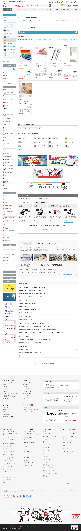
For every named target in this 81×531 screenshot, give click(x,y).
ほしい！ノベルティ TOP (8, 382)
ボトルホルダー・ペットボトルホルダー (9, 451)
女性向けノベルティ (6, 257)
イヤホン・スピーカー (67, 442)
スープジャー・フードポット (7, 445)
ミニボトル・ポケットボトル (7, 446)
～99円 (4, 72)
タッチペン (65, 437)
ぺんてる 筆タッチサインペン (40, 66)
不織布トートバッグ (6, 464)
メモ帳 (24, 444)
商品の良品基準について (7, 398)
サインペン (25, 128)
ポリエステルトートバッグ (7, 461)
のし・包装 (34, 9)
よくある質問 (55, 9)
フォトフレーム (25, 452)
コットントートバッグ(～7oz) (8, 457)
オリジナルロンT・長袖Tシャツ (28, 437)
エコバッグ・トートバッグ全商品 (8, 454)
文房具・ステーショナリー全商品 (28, 442)
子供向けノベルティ (6, 247)
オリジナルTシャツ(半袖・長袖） (28, 431)
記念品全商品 (45, 453)
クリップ (24, 449)
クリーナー (25, 454)
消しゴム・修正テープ (10, 52)
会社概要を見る (55, 247)
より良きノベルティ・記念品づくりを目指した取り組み (63, 249)
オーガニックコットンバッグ (7, 458)
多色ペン (7, 30)
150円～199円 (5, 78)
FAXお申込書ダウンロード (8, 416)
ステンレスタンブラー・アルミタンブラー (10, 431)
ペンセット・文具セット (10, 49)
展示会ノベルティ (8, 208)
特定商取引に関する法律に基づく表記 (10, 393)
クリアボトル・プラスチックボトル (9, 443)
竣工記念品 (7, 237)
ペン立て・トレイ (26, 457)
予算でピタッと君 (26, 382)
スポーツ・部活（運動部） (9, 230)
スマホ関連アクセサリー (67, 449)
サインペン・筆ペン (31, 14)
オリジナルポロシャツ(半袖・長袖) (29, 433)
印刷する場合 (26, 202)
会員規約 (4, 391)
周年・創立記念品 (8, 195)
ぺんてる (30, 128)
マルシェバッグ (5, 472)
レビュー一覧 (25, 395)
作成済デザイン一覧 (27, 393)
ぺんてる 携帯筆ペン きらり (55, 66)
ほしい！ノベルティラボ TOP (30, 407)
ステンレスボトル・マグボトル (8, 439)
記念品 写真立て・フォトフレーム (49, 470)
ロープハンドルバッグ (6, 479)
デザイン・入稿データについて (29, 388)
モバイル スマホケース (67, 446)
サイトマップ (5, 400)
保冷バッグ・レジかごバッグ (7, 466)
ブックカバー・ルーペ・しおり (28, 462)
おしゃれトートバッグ (6, 480)
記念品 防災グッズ (46, 476)
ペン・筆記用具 (23, 14)
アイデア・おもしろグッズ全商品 (69, 429)
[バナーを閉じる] (79, 514)
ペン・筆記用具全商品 (47, 429)
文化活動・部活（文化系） (9, 233)
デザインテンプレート (27, 398)
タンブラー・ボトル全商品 (7, 429)
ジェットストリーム (9, 20)
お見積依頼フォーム (7, 411)
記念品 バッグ (45, 462)
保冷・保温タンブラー (6, 437)
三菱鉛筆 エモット (22, 103)
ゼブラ (35, 128)
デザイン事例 (62, 9)
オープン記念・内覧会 (9, 211)
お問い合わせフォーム (7, 409)
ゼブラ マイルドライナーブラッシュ (70, 67)
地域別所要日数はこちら (68, 222)
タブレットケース (66, 439)
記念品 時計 (45, 464)
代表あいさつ (5, 386)
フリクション (8, 17)
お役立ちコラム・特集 (28, 413)
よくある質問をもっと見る (48, 363)
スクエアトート (5, 475)
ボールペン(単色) (9, 24)
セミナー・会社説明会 (9, 214)
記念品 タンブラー (46, 456)
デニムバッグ (5, 471)
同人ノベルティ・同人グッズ (9, 218)
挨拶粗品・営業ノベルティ (9, 205)
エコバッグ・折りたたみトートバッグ (9, 463)
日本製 (40, 128)
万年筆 (7, 36)
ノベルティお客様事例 (28, 411)
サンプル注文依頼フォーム (8, 414)
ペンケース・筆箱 (26, 455)
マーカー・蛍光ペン (9, 43)
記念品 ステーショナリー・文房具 (49, 465)
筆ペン (19, 128)
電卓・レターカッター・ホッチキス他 (29, 466)
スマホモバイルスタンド (67, 440)
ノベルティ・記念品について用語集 (31, 409)
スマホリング (65, 448)
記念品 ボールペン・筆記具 (48, 467)
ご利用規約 (5, 390)
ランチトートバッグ (6, 468)
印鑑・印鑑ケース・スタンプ (28, 465)
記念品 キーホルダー (47, 475)
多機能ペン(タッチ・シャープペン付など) (10, 27)
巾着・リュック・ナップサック (8, 469)
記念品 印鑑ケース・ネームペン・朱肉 (50, 473)
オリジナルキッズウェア (27, 439)
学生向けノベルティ (6, 251)
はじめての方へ (41, 9)
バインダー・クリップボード (28, 451)
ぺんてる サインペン (23, 66)
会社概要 (4, 384)
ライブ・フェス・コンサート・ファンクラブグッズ (9, 221)
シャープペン (8, 33)
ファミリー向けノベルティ (7, 267)
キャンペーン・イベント (9, 202)
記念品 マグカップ (46, 457)
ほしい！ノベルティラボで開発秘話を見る (67, 274)
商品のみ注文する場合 (41, 202)
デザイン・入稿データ (18, 9)
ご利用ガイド (48, 9)
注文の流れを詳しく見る (48, 229)
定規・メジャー (25, 463)
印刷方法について (26, 390)
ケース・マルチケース (26, 460)
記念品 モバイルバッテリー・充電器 (49, 472)
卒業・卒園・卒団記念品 (9, 199)
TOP (18, 14)
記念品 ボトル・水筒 (47, 459)
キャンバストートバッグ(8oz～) (8, 460)
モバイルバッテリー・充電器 (68, 436)
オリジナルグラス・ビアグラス (8, 449)
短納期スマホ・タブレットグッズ (69, 451)
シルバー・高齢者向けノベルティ (8, 263)
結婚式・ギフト (8, 240)
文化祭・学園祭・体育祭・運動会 (9, 227)
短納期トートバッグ (6, 482)
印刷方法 (26, 9)
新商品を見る (9, 61)
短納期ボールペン (9, 55)
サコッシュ (4, 474)
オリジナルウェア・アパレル (28, 429)
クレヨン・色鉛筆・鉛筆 (10, 46)
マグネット (25, 447)
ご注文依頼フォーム (7, 413)
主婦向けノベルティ (6, 260)
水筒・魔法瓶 (5, 448)
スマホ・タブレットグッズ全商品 (69, 433)
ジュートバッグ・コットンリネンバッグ (9, 477)
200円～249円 (5, 81)
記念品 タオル (45, 468)
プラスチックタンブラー (7, 436)
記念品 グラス (45, 460)
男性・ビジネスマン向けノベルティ (9, 254)
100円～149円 (5, 75)
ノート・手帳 (25, 446)
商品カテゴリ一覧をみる (72, 483)
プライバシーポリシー (7, 388)
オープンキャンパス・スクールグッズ (9, 224)
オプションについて (27, 391)
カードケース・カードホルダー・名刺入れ (30, 459)
